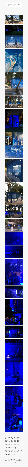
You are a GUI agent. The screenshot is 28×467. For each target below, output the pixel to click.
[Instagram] (15, 463)
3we (22, 460)
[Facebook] (13, 463)
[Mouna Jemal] (14, 5)
